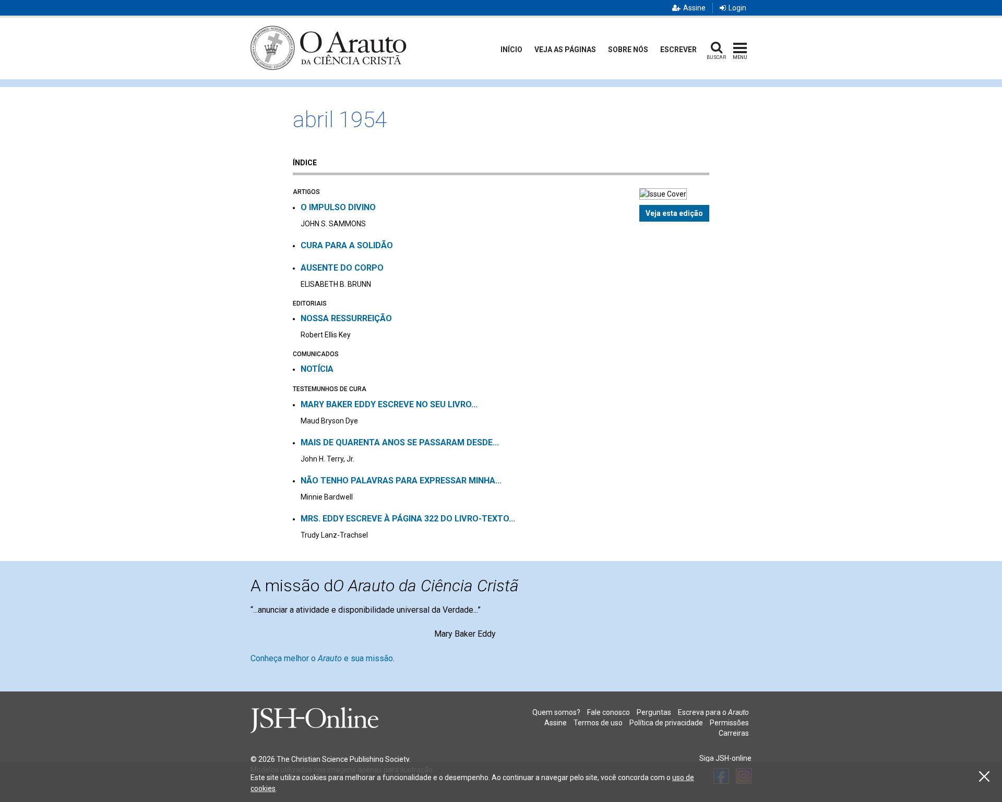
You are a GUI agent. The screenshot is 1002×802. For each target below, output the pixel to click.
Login (737, 8)
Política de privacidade (666, 723)
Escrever (678, 49)
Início (511, 49)
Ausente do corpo (342, 268)
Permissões (729, 723)
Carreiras (734, 733)
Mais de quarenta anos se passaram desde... (400, 442)
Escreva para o (713, 712)
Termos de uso (598, 723)
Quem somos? (556, 712)
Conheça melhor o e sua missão (321, 658)
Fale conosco (608, 712)
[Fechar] (984, 776)
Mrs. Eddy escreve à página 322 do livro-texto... (408, 519)
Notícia (317, 369)
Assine (694, 8)
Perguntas (654, 712)
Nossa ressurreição (346, 318)
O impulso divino (338, 207)
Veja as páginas (565, 49)
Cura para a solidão (347, 245)
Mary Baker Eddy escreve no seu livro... (389, 404)
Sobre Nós (628, 49)
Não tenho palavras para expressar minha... (401, 480)
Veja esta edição (674, 213)
